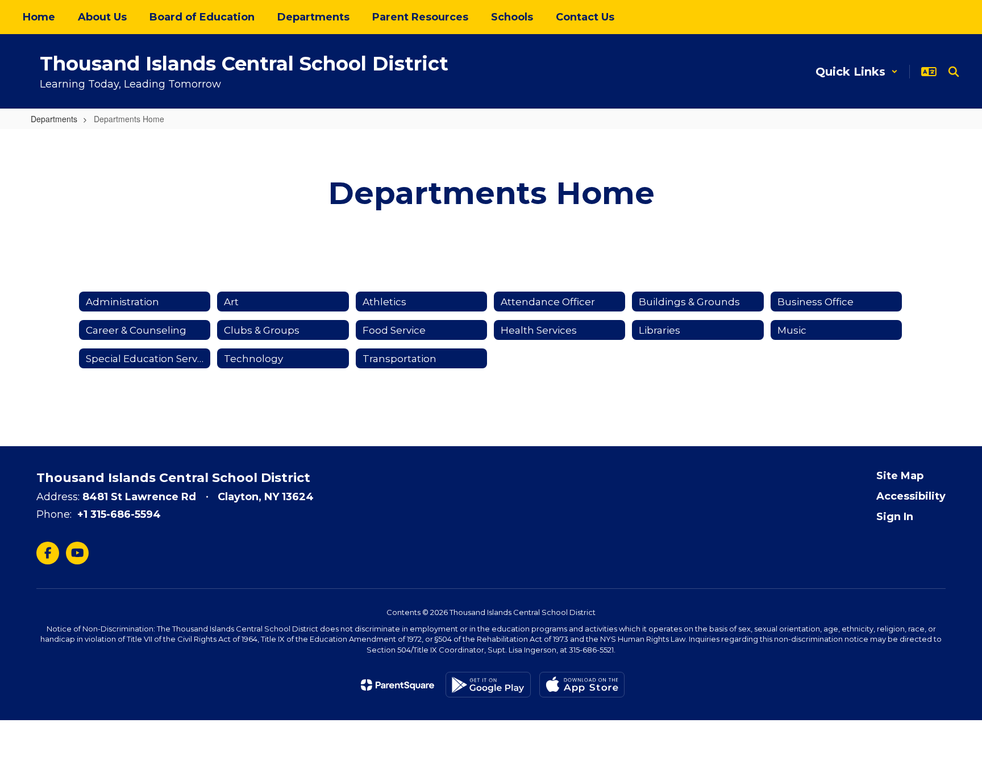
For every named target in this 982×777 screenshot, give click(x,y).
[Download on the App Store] (582, 684)
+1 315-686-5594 (119, 514)
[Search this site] (953, 71)
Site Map (899, 475)
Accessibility (911, 496)
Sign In (894, 516)
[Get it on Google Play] (488, 684)
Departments (54, 118)
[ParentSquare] (397, 684)
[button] (856, 71)
